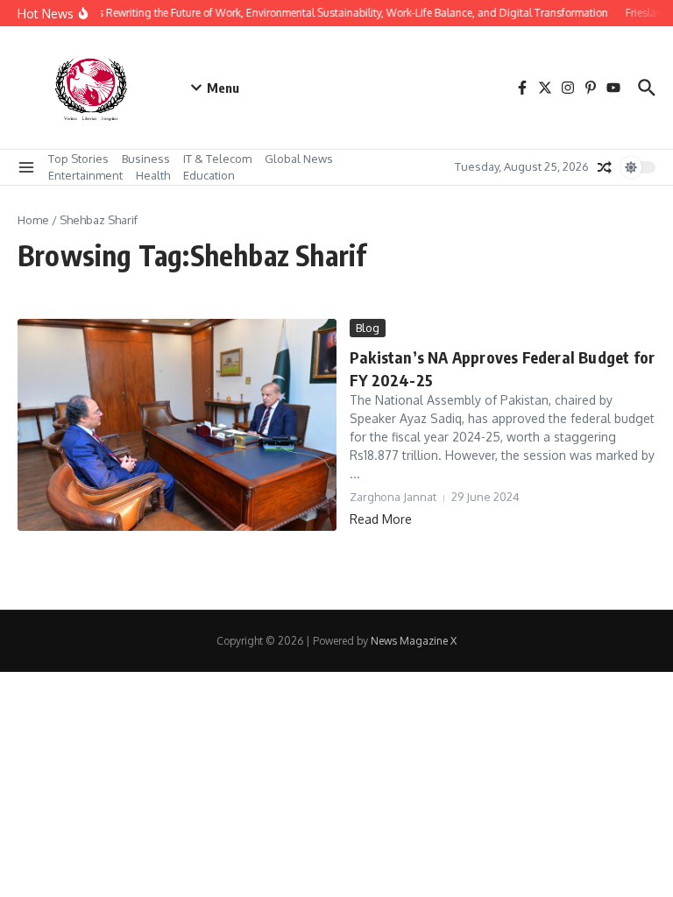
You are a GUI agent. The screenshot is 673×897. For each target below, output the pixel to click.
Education (209, 175)
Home (33, 220)
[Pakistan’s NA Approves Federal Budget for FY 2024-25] (177, 425)
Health (153, 175)
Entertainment (85, 175)
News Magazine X (414, 640)
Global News (299, 159)
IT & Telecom (217, 159)
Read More (381, 519)
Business (146, 159)
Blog (367, 328)
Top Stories (78, 159)
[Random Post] (605, 167)
